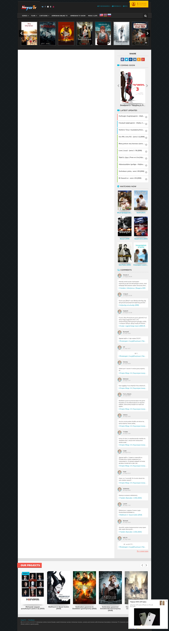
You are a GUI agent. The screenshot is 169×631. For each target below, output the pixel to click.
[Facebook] (45, 6)
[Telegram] (48, 6)
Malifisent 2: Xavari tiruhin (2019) (131, 515)
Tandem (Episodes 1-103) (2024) (131, 498)
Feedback (117, 6)
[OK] (50, 6)
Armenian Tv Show (77, 15)
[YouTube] (53, 6)
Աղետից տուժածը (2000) (129, 305)
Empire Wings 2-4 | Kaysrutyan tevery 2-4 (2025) (133, 373)
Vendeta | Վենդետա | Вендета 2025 (132, 288)
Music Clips (92, 15)
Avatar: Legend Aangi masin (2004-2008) (133, 326)
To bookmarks (104, 6)
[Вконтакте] (42, 6)
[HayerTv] (29, 7)
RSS (125, 6)
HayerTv (23, 620)
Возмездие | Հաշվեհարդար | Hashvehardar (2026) (133, 341)
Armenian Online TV (59, 15)
